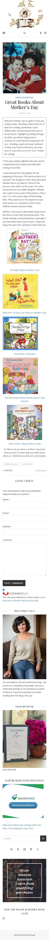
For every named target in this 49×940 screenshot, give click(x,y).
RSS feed (32, 150)
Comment (7, 540)
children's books (10, 464)
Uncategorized (24, 97)
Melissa (8, 470)
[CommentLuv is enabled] (24, 594)
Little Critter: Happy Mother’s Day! (24, 443)
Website (7, 526)
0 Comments (40, 470)
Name (6, 499)
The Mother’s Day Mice (24, 353)
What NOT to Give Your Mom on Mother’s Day (24, 312)
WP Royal (31, 935)
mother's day (27, 464)
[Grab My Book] (24, 739)
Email (6, 513)
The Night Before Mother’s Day (24, 270)
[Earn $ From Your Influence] (24, 801)
